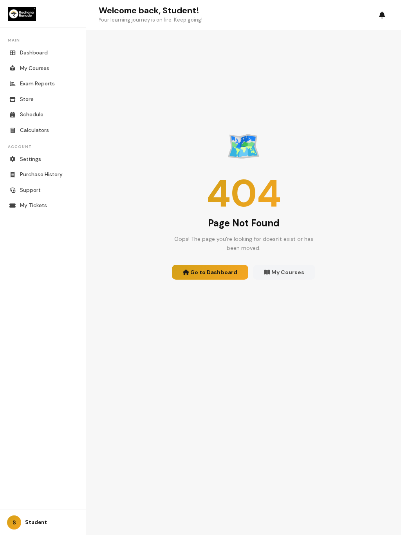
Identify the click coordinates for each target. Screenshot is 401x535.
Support (30, 190)
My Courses (34, 68)
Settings (30, 159)
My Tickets (33, 205)
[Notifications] (382, 15)
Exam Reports (37, 83)
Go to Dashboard (213, 272)
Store (27, 99)
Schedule (31, 114)
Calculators (34, 130)
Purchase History (41, 174)
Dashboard (34, 52)
